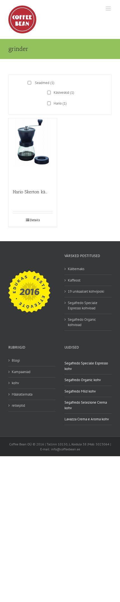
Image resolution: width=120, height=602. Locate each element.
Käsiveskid (64, 92)
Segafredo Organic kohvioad (82, 322)
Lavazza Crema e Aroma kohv (86, 419)
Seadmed (44, 82)
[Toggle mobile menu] (109, 8)
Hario (60, 103)
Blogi (16, 360)
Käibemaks (76, 269)
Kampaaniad (21, 371)
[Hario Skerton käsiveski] (33, 151)
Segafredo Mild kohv (80, 391)
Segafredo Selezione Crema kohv (85, 405)
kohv (15, 383)
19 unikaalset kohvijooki (86, 291)
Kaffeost (74, 280)
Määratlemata (22, 394)
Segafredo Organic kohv (82, 380)
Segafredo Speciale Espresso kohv (86, 366)
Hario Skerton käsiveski (36, 191)
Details (35, 220)
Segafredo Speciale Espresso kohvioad (82, 305)
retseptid (18, 405)
